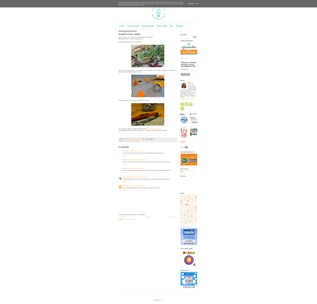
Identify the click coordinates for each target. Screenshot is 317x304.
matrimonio (195, 214)
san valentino (183, 220)
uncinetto (182, 223)
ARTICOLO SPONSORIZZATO (188, 196)
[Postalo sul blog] (147, 139)
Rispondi (125, 155)
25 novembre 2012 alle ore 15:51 (137, 185)
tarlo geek (179, 26)
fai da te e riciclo (133, 26)
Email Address (184, 69)
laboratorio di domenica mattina (153, 128)
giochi (183, 207)
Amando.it (182, 142)
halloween (191, 210)
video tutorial (189, 223)
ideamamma (125, 168)
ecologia (184, 203)
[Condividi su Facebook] (150, 139)
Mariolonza (125, 151)
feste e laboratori (148, 26)
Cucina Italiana (126, 185)
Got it (197, 3)
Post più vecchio (172, 217)
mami (191, 82)
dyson (190, 201)
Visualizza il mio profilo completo (187, 99)
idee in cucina (162, 26)
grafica (189, 209)
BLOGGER (182, 198)
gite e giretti (182, 209)
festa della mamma (184, 206)
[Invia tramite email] (146, 139)
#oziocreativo (183, 195)
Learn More (191, 3)
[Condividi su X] (149, 139)
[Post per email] (143, 139)
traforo (193, 221)
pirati (195, 217)
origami (186, 217)
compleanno (188, 199)
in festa (184, 213)
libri (171, 26)
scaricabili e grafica (192, 220)
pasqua (190, 217)
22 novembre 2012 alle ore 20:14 (141, 177)
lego (187, 214)
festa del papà (192, 204)
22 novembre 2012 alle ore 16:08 (135, 151)
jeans (189, 213)
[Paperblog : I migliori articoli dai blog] (184, 148)
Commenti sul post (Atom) (129, 219)
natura (194, 216)
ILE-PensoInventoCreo (128, 177)
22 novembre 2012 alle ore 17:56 (136, 168)
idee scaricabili (193, 211)
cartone (181, 199)
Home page (147, 217)
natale (189, 216)
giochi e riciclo (190, 207)
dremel (185, 201)
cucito (195, 199)
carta (194, 198)
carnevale (188, 198)
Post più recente (122, 217)
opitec (181, 217)
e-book (121, 26)
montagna (184, 216)
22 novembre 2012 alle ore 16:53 (139, 159)
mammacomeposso (127, 159)
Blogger (161, 300)
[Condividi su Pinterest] (152, 139)
